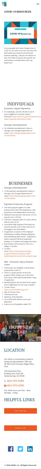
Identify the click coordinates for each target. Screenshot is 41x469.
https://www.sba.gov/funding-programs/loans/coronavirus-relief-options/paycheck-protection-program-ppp (20, 253)
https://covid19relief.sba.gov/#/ (16, 289)
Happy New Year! (20, 328)
